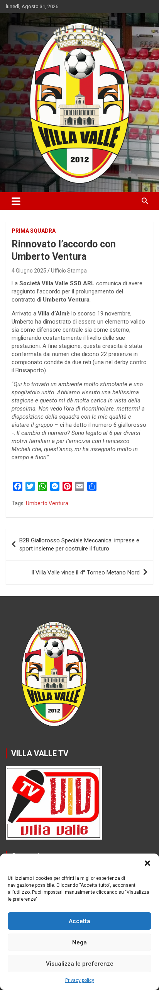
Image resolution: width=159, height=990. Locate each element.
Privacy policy (79, 980)
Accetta (79, 921)
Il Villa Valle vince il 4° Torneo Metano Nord (85, 572)
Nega (79, 942)
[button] (147, 863)
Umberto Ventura (47, 503)
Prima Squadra (34, 231)
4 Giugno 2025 (29, 271)
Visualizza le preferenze (79, 963)
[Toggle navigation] (16, 201)
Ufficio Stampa (69, 271)
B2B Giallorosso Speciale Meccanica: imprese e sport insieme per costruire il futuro (79, 544)
